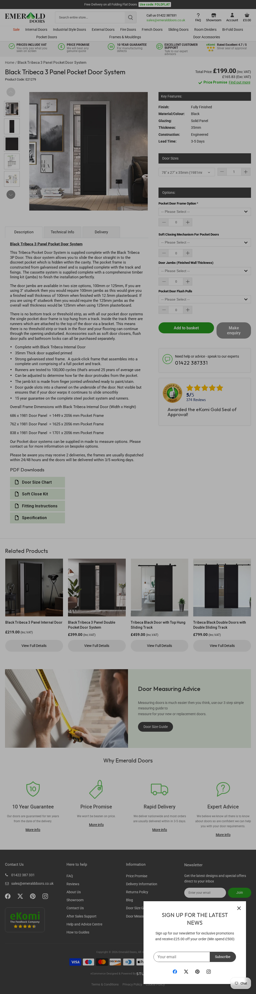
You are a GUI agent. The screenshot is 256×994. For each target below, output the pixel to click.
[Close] (239, 908)
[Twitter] (186, 971)
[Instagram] (208, 971)
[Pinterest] (197, 971)
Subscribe (222, 957)
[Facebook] (175, 971)
